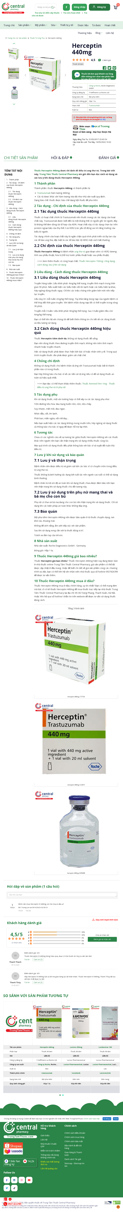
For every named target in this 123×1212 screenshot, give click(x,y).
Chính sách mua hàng (74, 1137)
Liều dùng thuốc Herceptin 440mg (17, 219)
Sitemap (68, 1163)
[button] (60, 1095)
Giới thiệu (45, 1135)
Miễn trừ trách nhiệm (50, 1150)
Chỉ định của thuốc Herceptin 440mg (15, 201)
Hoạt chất (110, 25)
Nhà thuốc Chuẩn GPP (49, 1145)
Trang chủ (9, 25)
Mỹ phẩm (40, 25)
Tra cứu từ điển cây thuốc (47, 12)
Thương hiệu (85, 33)
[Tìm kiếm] (52, 7)
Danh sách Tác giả (73, 1159)
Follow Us (9, 1172)
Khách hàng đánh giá (24, 922)
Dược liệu (83, 25)
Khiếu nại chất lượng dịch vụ (50, 1163)
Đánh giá (108, 157)
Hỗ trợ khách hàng (48, 1127)
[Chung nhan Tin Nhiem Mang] (108, 1203)
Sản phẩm (23, 25)
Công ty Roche (94, 86)
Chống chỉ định (15, 234)
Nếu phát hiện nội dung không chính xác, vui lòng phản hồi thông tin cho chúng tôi (94, 118)
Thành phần (14, 179)
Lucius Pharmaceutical (73, 1064)
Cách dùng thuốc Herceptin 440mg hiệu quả (15, 227)
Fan (14, 1161)
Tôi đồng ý (107, 1119)
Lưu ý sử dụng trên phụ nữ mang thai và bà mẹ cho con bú (16, 258)
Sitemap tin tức (74, 1164)
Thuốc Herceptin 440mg (47, 170)
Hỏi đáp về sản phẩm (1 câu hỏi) (33, 886)
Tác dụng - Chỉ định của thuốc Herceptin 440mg (15, 185)
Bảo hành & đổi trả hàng (73, 1146)
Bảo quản (16, 265)
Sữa (53, 25)
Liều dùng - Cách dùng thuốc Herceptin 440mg (15, 210)
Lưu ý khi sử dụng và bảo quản (14, 244)
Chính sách (71, 1126)
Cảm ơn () (38, 959)
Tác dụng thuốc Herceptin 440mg (14, 193)
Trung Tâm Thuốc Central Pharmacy (58, 174)
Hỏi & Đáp (61, 157)
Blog (97, 32)
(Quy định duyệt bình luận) (107, 920)
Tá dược (96, 25)
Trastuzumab (94, 105)
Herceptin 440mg (47, 1047)
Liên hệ (110, 33)
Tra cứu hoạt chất (71, 12)
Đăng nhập (79, 7)
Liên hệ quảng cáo (49, 1168)
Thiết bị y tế (66, 25)
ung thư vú (79, 251)
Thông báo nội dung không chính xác (50, 1156)
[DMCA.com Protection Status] (117, 1202)
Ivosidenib (76, 1073)
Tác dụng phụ (14, 237)
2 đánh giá (106, 60)
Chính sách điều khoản (75, 1133)
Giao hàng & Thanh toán (73, 1153)
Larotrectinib (105, 1073)
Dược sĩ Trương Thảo (94, 128)
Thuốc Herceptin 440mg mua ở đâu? (14, 279)
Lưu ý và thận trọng (15, 250)
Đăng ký (101, 7)
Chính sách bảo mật (91, 1119)
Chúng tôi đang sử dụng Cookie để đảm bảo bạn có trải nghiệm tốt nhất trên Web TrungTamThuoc (52, 1119)
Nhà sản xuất (14, 269)
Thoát (116, 1119)
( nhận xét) (17, 942)
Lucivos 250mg (76, 1047)
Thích (20, 910)
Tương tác (13, 240)
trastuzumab (47, 1073)
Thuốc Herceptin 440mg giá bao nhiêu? (15, 273)
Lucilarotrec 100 (105, 1047)
